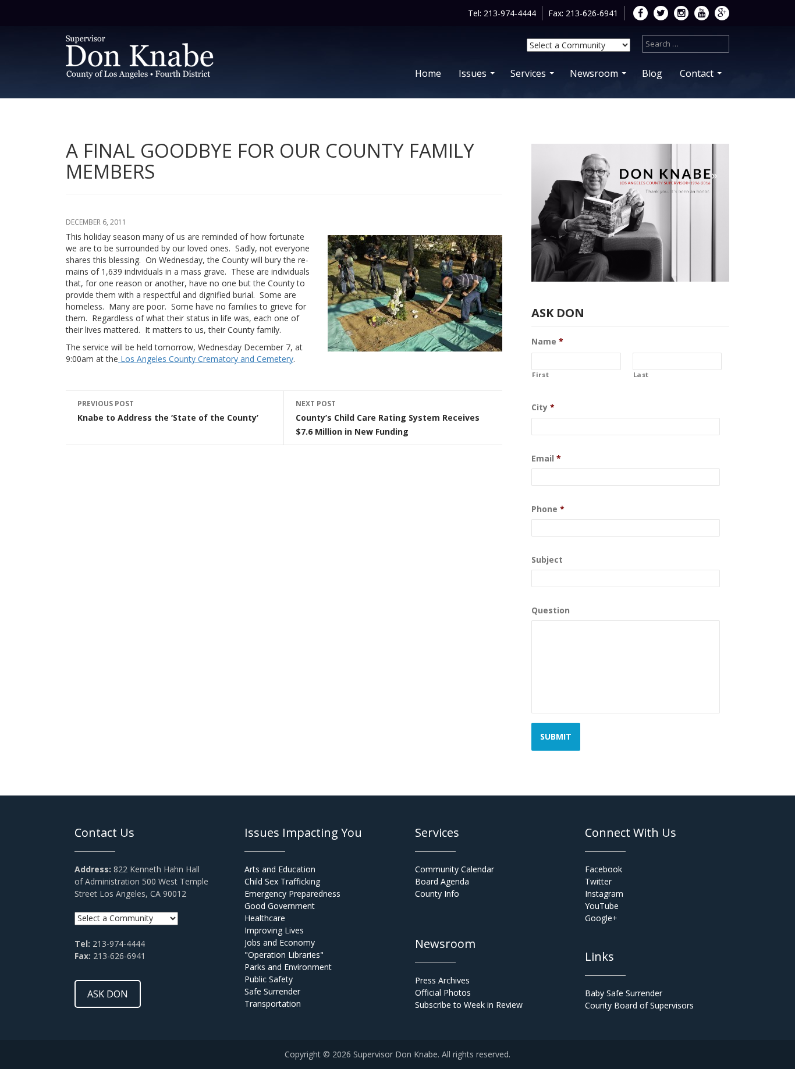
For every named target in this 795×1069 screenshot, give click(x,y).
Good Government (279, 905)
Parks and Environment (288, 966)
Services (528, 73)
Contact (697, 73)
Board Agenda (442, 881)
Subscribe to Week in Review (469, 1004)
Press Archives (442, 980)
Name (547, 341)
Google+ (601, 918)
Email (546, 458)
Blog (652, 73)
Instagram (604, 893)
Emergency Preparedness (292, 893)
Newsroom (594, 73)
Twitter (598, 881)
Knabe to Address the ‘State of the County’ (167, 411)
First (540, 375)
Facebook (603, 869)
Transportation (272, 1003)
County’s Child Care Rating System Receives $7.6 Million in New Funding (388, 418)
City (543, 407)
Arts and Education (279, 869)
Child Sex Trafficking (282, 881)
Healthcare (264, 918)
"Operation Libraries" (284, 954)
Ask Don (107, 994)
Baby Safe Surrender (623, 993)
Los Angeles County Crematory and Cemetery (205, 358)
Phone (548, 509)
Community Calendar (454, 869)
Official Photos (443, 992)
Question (550, 610)
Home (428, 73)
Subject (547, 560)
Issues (473, 73)
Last (641, 375)
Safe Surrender (272, 991)
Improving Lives (274, 930)
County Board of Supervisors (639, 1005)
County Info (437, 893)
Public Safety (268, 979)
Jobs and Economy (279, 942)
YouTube (602, 905)
